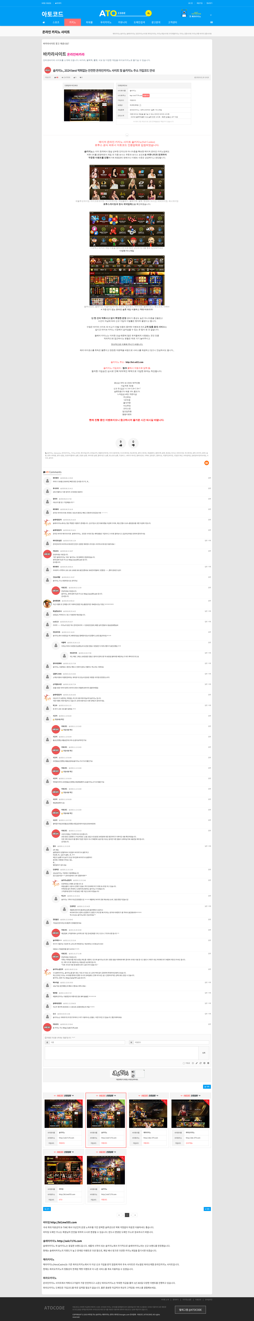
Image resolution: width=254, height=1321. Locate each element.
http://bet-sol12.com (134, 362)
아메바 (147, 455)
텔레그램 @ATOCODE (190, 1309)
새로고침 (133, 1076)
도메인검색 (139, 22)
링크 (125, 368)
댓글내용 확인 (59, 719)
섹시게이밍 (188, 453)
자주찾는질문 (187, 1299)
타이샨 (173, 453)
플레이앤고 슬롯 (103, 455)
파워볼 (89, 22)
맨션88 (168, 453)
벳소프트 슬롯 (113, 455)
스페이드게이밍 (131, 455)
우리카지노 (106, 22)
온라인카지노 (66, 453)
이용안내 (198, 1299)
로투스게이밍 (142, 453)
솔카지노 (50, 453)
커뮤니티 (122, 22)
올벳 (163, 453)
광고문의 (155, 22)
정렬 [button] (207, 1209)
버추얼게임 (187, 455)
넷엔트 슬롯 (83, 455)
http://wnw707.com (73, 978)
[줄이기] (208, 1063)
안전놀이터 (93, 453)
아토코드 (52, 14)
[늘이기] (204, 1063)
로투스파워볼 (51, 455)
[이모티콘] (193, 1063)
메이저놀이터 (85, 453)
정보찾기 (209, 3)
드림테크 (122, 455)
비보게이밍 (133, 453)
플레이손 (159, 455)
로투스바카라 (197, 453)
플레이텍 (158, 453)
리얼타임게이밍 (168, 455)
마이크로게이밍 (114, 453)
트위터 (59, 3)
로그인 (190, 3)
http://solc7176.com (70, 1028)
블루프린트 (140, 455)
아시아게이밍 (124, 453)
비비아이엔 (180, 453)
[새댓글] (197, 1063)
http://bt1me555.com (63, 1222)
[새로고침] (201, 1063)
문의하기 (176, 1299)
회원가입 (200, 3)
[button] (207, 1087)
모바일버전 (208, 1299)
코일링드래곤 (178, 455)
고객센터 (172, 22)
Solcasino (57, 453)
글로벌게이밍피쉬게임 (199, 455)
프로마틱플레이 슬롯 (71, 455)
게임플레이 (151, 453)
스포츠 (56, 22)
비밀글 (188, 1063)
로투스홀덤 (60, 455)
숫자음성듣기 (132, 1072)
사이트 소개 (165, 1299)
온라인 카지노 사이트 (56, 31)
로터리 (51, 458)
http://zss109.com (75, 560)
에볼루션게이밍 (103, 453)
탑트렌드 (153, 455)
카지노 (72, 22)
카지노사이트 (75, 453)
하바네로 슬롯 (92, 455)
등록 (203, 1053)
